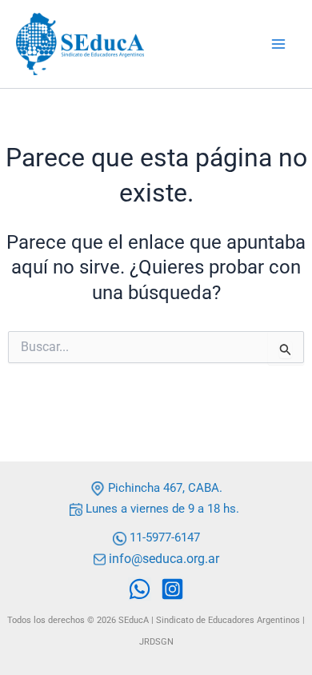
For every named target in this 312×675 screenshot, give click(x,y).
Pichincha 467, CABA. (163, 488)
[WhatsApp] (139, 589)
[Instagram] (172, 589)
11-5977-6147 (165, 537)
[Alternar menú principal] (278, 44)
